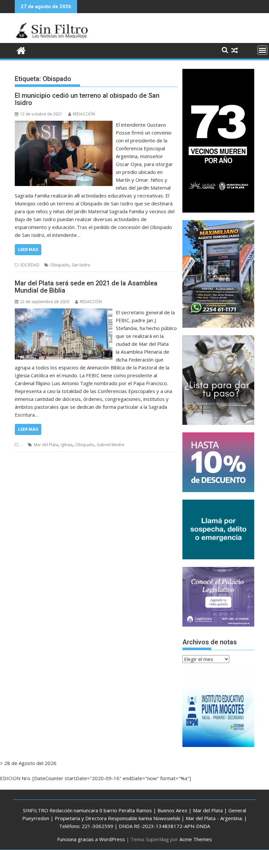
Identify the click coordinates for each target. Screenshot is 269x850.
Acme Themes (195, 839)
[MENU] (262, 50)
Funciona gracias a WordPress (91, 839)
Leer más (28, 249)
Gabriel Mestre (110, 444)
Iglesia (66, 444)
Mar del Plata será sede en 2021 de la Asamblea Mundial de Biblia (86, 286)
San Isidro (81, 265)
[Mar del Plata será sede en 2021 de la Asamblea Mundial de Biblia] (64, 312)
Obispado (59, 265)
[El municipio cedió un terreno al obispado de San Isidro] (64, 124)
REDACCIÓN (84, 114)
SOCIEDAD (29, 265)
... (21, 444)
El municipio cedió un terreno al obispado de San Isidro (87, 99)
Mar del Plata (46, 444)
